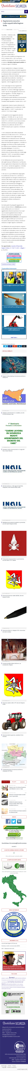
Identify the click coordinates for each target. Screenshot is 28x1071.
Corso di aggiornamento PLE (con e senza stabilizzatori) (14, 329)
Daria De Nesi (9, 29)
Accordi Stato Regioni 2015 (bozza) (9, 943)
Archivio (22, 782)
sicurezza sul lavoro (5, 987)
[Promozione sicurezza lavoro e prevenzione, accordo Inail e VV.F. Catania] (14, 543)
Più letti (14, 782)
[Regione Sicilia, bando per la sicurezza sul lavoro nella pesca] (14, 365)
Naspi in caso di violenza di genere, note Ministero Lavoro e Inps (17, 788)
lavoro (23, 980)
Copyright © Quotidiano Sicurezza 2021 (11, 1036)
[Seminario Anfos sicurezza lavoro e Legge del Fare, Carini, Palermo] (14, 433)
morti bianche (4, 982)
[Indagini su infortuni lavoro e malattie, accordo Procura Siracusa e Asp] (14, 397)
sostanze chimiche (13, 987)
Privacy (14, 1065)
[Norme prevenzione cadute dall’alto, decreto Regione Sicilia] (14, 580)
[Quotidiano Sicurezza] (14, 6)
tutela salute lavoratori (6, 988)
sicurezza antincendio (10, 985)
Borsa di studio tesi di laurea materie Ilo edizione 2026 (17, 811)
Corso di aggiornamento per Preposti (14, 285)
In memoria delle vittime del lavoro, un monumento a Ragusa (12, 664)
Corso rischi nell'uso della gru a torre (14, 307)
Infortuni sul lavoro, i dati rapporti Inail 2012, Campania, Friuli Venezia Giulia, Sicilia (13, 486)
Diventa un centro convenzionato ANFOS (11, 946)
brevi (11, 977)
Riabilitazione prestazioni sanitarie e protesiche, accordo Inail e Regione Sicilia (14, 523)
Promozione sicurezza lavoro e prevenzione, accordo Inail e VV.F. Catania (13, 559)
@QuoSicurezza (21, 843)
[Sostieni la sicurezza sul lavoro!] (14, 970)
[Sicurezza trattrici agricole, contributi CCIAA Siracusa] (14, 721)
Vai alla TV (14, 846)
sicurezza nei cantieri (19, 985)
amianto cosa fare (5, 978)
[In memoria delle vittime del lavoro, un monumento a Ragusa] (14, 649)
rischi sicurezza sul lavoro (11, 984)
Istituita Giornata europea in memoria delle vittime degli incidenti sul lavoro (15, 803)
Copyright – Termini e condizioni (9, 1067)
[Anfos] (13, 1014)
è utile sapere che (23, 30)
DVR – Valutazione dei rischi (8, 948)
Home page (3, 1065)
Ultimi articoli (5, 782)
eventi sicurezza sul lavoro (20, 978)
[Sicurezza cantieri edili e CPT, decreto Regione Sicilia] (14, 686)
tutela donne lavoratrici (21, 987)
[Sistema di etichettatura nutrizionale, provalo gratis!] (14, 257)
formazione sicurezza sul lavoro (8, 980)
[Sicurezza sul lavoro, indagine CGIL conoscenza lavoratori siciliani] (14, 615)
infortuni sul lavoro (18, 980)
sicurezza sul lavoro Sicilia (8, 264)
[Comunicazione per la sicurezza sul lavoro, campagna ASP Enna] (14, 754)
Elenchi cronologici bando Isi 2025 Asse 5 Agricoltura (17, 795)
